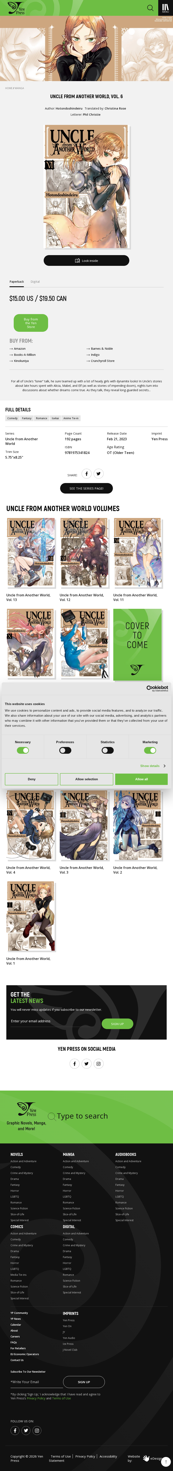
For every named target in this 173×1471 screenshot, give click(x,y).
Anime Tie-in (71, 418)
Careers (15, 1336)
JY (64, 1332)
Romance (41, 418)
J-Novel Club (70, 1350)
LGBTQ (15, 1196)
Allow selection (86, 779)
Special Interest (20, 1220)
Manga (19, 88)
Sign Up (84, 1382)
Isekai (55, 418)
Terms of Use (61, 1398)
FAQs (14, 1342)
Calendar (16, 1324)
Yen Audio (69, 1338)
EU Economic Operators (25, 1354)
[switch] (65, 750)
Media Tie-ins (18, 1275)
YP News (16, 1319)
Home (9, 88)
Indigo (95, 355)
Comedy (12, 418)
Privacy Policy (36, 1398)
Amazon (20, 349)
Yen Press (68, 1320)
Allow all (141, 779)
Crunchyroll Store (103, 361)
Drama (15, 1179)
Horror (15, 1191)
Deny (31, 779)
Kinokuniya (21, 361)
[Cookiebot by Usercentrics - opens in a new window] (149, 688)
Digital (69, 1226)
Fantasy (26, 418)
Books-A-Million (25, 355)
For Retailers (18, 1348)
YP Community (19, 1313)
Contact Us (17, 1360)
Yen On (67, 1326)
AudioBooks (125, 1154)
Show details (149, 766)
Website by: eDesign (145, 1458)
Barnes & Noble (102, 349)
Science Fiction (19, 1208)
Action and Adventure (23, 1161)
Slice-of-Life (17, 1214)
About (14, 1330)
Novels (17, 1154)
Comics (17, 1226)
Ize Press (68, 1344)
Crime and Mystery (22, 1173)
